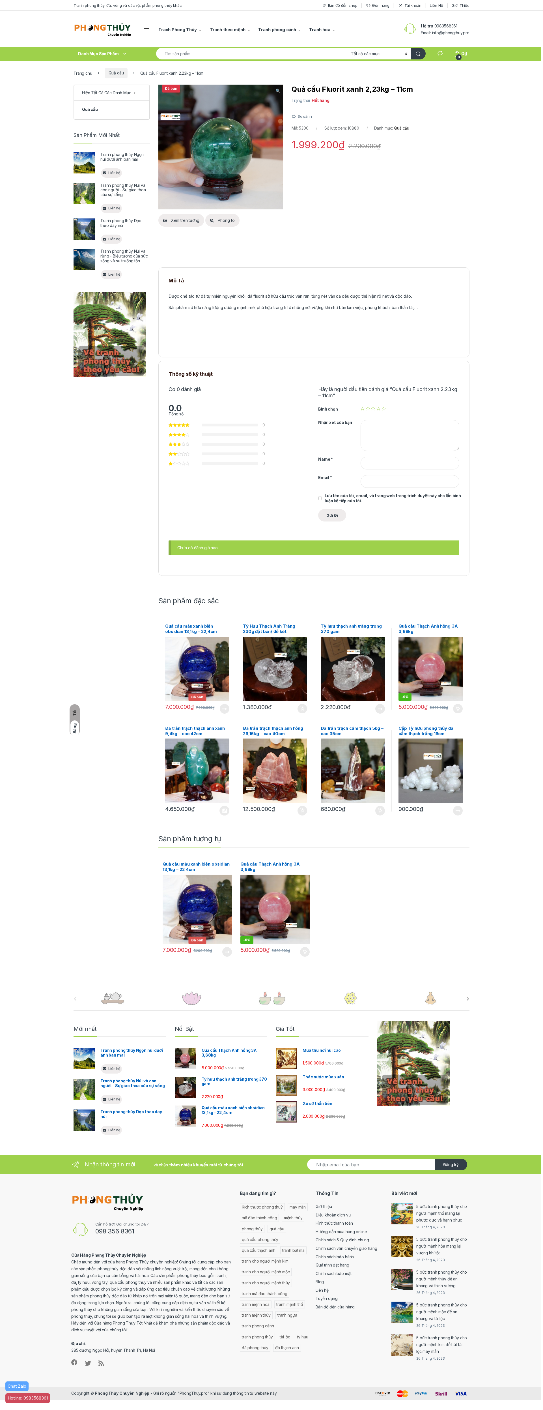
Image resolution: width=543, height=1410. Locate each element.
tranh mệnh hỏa (256, 1304)
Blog (320, 1281)
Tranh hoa (319, 29)
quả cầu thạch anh (258, 1250)
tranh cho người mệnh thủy (266, 1282)
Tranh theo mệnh (227, 29)
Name (325, 459)
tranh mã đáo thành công (264, 1293)
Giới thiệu (324, 1206)
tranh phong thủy (257, 1336)
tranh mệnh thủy (256, 1315)
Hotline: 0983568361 (28, 1398)
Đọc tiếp (224, 709)
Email (325, 477)
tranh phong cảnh (258, 1325)
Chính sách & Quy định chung (342, 1239)
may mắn (298, 1207)
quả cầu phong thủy (260, 1239)
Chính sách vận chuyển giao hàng (346, 1248)
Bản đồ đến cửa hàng (335, 1306)
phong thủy (252, 1228)
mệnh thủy (293, 1217)
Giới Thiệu (460, 5)
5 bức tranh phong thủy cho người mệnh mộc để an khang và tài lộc (441, 1311)
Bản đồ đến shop (342, 5)
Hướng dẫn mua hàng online (341, 1231)
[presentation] (468, 999)
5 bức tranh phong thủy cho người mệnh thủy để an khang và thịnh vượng (441, 1279)
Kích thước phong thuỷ (262, 1207)
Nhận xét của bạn (335, 422)
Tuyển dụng (327, 1298)
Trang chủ (83, 72)
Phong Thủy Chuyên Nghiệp (122, 1393)
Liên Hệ (436, 5)
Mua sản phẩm (224, 810)
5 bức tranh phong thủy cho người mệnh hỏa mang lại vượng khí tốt (441, 1246)
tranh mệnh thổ (289, 1304)
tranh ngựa (287, 1315)
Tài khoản (412, 5)
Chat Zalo (17, 1386)
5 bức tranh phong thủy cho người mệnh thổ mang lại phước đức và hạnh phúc (441, 1213)
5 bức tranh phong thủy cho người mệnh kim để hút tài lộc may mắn (441, 1344)
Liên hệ (322, 1290)
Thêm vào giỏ (302, 709)
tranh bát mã (293, 1250)
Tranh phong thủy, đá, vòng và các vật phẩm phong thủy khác (128, 5)
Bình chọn (328, 409)
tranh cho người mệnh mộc (266, 1271)
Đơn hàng (380, 5)
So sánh (305, 116)
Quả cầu (116, 72)
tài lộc (285, 1336)
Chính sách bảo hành (335, 1256)
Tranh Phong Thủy (177, 29)
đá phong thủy (255, 1347)
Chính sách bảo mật (333, 1273)
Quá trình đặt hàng (332, 1265)
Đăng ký (451, 1164)
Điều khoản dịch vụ (333, 1214)
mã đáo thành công (259, 1217)
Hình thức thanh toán (334, 1223)
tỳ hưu (302, 1336)
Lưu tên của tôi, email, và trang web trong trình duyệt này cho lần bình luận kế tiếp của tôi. (393, 498)
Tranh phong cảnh (277, 29)
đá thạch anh (287, 1347)
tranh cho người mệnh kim (265, 1261)
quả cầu (277, 1228)
